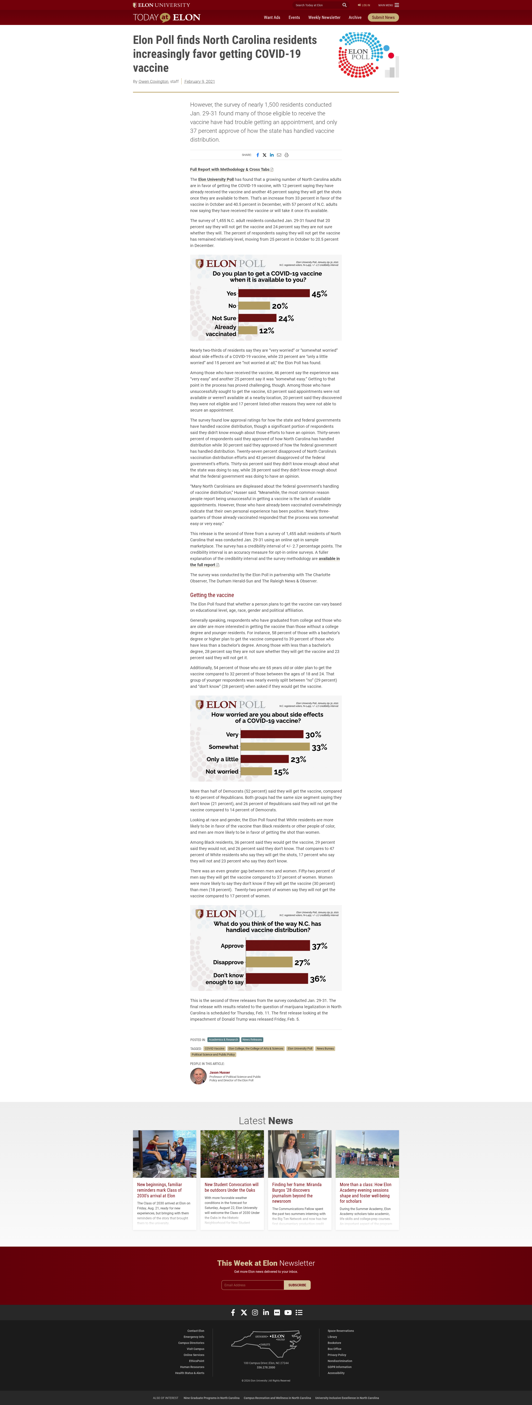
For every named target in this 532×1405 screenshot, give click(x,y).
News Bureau (325, 1048)
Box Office (334, 1349)
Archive (355, 17)
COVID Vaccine (214, 1048)
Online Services (194, 1355)
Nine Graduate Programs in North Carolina (212, 1398)
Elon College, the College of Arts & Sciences (256, 1048)
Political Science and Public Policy (213, 1054)
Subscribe (297, 1285)
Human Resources (192, 1367)
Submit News (383, 17)
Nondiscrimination (340, 1361)
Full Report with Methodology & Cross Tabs (230, 169)
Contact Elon (195, 1331)
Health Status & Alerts (189, 1373)
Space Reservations (341, 1331)
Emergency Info (194, 1337)
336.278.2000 (266, 1367)
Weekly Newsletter (324, 17)
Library (332, 1337)
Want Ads (272, 17)
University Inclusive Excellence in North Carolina (347, 1398)
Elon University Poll (216, 179)
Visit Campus (195, 1349)
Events (294, 17)
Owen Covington (153, 81)
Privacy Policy (337, 1355)
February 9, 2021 (200, 81)
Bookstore (334, 1343)
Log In (366, 5)
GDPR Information (340, 1367)
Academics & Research (223, 1039)
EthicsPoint (196, 1361)
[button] (388, 4)
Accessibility (336, 1373)
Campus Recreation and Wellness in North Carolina (277, 1398)
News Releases (252, 1039)
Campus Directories (191, 1343)
